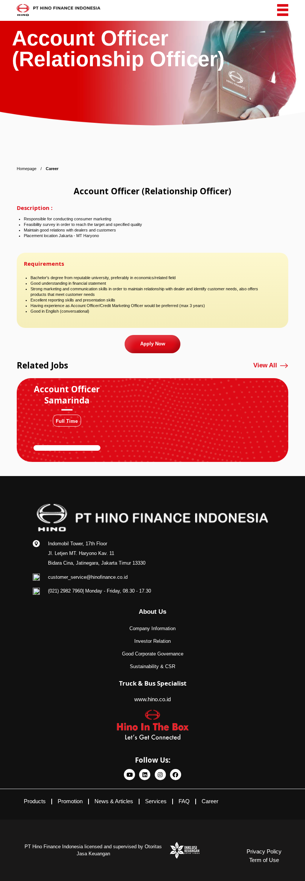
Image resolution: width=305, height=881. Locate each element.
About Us (152, 611)
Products (35, 801)
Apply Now (152, 344)
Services (156, 801)
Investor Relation (152, 641)
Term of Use (264, 860)
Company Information (152, 628)
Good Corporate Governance (152, 654)
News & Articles (113, 801)
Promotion (70, 801)
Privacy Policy (264, 851)
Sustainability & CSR (152, 666)
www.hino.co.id (152, 699)
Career (210, 801)
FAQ (184, 801)
